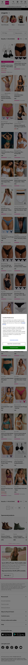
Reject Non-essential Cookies (14, 343)
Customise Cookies (14, 340)
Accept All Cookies (14, 347)
